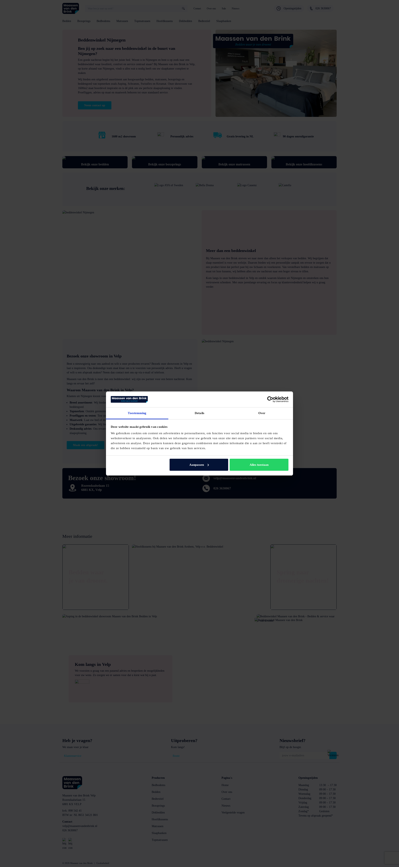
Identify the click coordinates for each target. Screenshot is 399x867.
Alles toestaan (259, 464)
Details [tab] (199, 413)
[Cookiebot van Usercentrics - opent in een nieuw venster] (270, 399)
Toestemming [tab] (137, 413)
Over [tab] (261, 413)
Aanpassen (196, 464)
